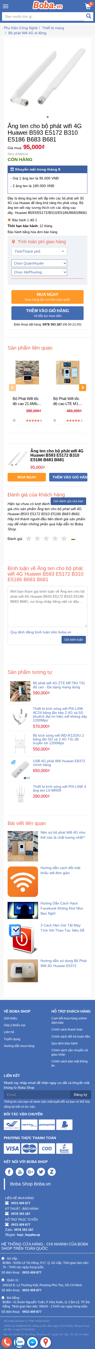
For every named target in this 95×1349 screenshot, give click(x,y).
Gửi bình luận (73, 639)
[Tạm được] (37, 538)
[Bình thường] (46, 538)
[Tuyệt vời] (64, 538)
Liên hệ (9, 1032)
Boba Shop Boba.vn (30, 1183)
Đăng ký (80, 1095)
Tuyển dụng (12, 1039)
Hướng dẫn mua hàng (19, 1046)
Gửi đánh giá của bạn (68, 501)
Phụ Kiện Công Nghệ (20, 28)
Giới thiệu (10, 1018)
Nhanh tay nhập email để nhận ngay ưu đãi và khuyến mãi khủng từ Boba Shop (46, 1085)
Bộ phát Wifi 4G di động (27, 33)
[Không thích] (28, 538)
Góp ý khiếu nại (14, 1025)
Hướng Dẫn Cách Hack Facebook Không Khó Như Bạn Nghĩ (62, 908)
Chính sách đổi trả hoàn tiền (70, 1036)
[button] (47, 297)
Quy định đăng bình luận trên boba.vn (40, 632)
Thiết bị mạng (53, 28)
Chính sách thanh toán (67, 1029)
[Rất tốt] (55, 538)
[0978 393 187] (6, 1342)
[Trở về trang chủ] (47, 5)
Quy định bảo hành (64, 1043)
